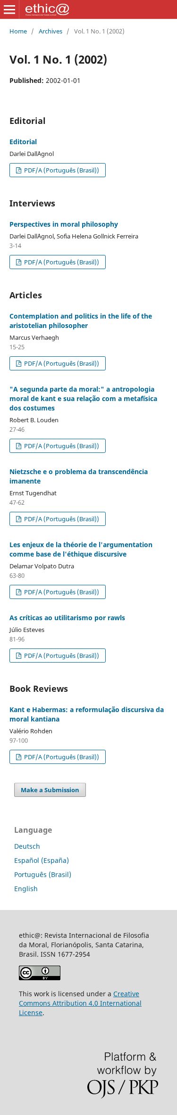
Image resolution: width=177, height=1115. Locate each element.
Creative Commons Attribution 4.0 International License (80, 1003)
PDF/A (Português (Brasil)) (61, 170)
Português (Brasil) (42, 874)
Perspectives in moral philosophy (63, 224)
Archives (50, 31)
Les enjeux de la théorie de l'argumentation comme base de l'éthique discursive (80, 549)
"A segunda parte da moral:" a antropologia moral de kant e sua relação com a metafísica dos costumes (83, 398)
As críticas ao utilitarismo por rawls (67, 617)
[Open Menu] (9, 9)
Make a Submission (50, 790)
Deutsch (27, 846)
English (26, 888)
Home (18, 31)
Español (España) (41, 860)
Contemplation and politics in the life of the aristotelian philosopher (80, 321)
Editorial (23, 141)
